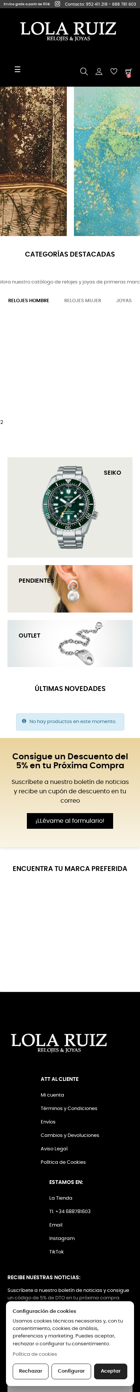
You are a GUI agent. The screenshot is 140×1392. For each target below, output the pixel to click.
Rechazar (30, 1371)
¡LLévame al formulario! (70, 821)
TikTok (56, 1252)
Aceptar (111, 1371)
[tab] (29, 301)
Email (55, 1225)
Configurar (71, 1371)
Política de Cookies (63, 1162)
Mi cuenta (52, 1095)
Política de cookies (35, 1354)
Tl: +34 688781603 (70, 1211)
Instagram (62, 1238)
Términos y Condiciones (69, 1108)
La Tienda (60, 1198)
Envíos (48, 1122)
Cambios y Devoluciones (70, 1135)
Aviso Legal (54, 1149)
